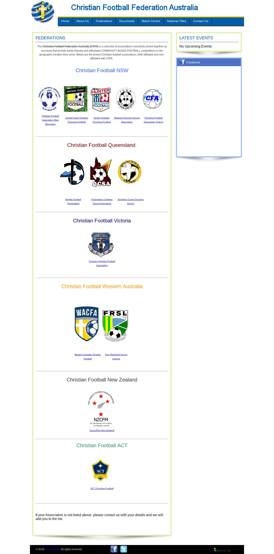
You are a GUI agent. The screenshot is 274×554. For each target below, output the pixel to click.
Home (65, 21)
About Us (82, 21)
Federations (104, 21)
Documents (127, 21)
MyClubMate (52, 549)
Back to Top (224, 550)
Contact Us (200, 21)
